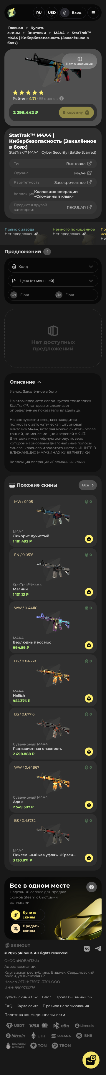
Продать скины (31, 928)
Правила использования (66, 1006)
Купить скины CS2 (21, 997)
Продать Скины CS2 (73, 997)
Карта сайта (27, 1006)
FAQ (8, 1006)
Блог (46, 997)
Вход (76, 12)
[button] (91, 1060)
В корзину (73, 112)
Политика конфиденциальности (34, 1014)
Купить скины (29, 914)
